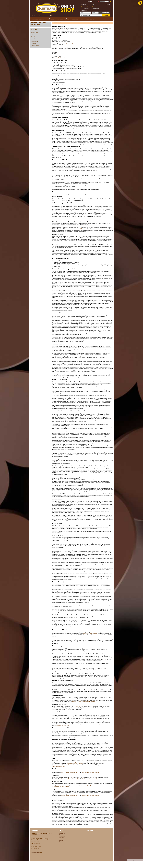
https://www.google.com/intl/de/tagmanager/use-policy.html (83, 701)
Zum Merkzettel (104, 12)
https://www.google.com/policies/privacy (75, 763)
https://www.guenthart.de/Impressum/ (68, 43)
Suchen (106, 15)
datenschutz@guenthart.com (61, 57)
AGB (32, 34)
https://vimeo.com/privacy (73, 762)
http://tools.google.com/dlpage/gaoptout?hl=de (62, 764)
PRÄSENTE (51, 19)
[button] (140, 2)
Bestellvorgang (34, 32)
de (110, 1)
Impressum (33, 43)
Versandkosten (34, 36)
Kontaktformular (35, 45)
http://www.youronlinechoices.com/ (101, 228)
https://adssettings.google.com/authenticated (90, 772)
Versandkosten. (139, 860)
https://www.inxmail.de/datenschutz (90, 633)
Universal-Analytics (78, 706)
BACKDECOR (90, 19)
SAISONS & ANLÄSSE (63, 19)
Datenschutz (33, 39)
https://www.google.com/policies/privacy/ (69, 772)
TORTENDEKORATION (38, 19)
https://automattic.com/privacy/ (94, 723)
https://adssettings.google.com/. (59, 766)
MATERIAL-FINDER (77, 19)
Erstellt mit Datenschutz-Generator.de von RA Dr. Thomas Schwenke (65, 798)
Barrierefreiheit (34, 41)
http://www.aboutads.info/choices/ (79, 228)
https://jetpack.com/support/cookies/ (63, 725)
